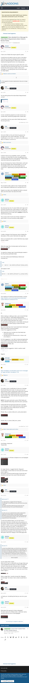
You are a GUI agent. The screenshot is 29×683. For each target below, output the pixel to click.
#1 (27, 51)
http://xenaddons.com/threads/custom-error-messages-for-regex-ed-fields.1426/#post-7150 (14, 371)
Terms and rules (4, 668)
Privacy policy (3, 670)
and (7, 142)
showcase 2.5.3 (16, 42)
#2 (27, 92)
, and (9, 73)
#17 (27, 593)
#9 (27, 293)
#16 (27, 542)
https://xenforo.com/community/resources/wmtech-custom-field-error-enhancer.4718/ (13, 298)
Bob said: (4, 510)
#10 (27, 310)
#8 (27, 231)
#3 (27, 111)
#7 (27, 204)
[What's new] (27, 8)
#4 (27, 131)
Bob (22, 21)
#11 (27, 364)
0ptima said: (4, 499)
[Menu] (1, 8)
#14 (27, 454)
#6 (27, 182)
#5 (27, 152)
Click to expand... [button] (14, 557)
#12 (27, 385)
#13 (27, 440)
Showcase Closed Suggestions (12, 631)
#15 (27, 495)
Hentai (3, 42)
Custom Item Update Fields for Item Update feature (14, 629)
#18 (27, 607)
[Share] (26, 51)
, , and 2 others (10, 429)
